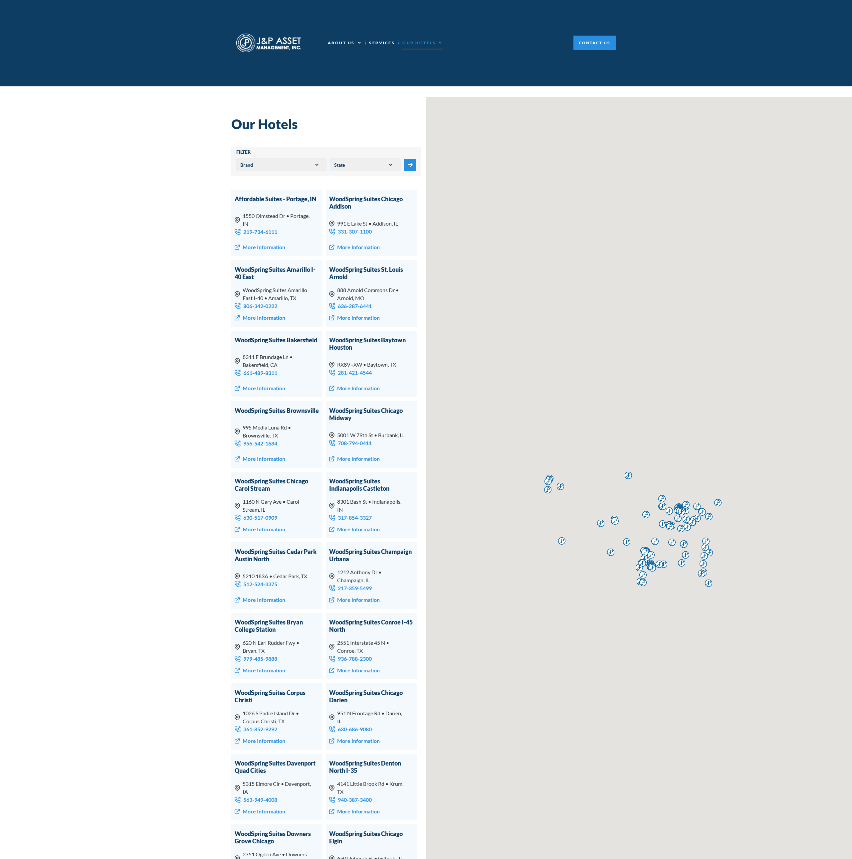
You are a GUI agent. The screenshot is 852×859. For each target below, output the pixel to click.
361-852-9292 (260, 729)
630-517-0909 (260, 517)
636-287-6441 (355, 306)
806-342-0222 (260, 306)
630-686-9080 (355, 729)
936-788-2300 (355, 658)
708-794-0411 (355, 443)
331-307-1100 (355, 231)
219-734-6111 (260, 232)
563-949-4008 (260, 799)
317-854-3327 (355, 517)
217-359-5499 (355, 588)
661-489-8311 (260, 373)
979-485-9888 (260, 658)
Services (382, 42)
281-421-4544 (355, 372)
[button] (626, 542)
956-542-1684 (260, 443)
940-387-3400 (355, 799)
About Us (341, 42)
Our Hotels (419, 42)
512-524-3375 (260, 584)
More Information (264, 247)
